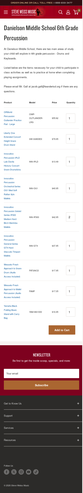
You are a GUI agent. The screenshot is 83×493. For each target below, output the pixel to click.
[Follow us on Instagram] (21, 472)
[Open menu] (6, 12)
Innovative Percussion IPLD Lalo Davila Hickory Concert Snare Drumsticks (12, 161)
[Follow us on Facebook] (6, 472)
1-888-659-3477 (63, 2)
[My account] (68, 12)
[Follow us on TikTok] (36, 472)
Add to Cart (61, 330)
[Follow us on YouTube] (28, 472)
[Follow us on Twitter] (14, 472)
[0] (76, 12)
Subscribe (41, 385)
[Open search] (60, 12)
